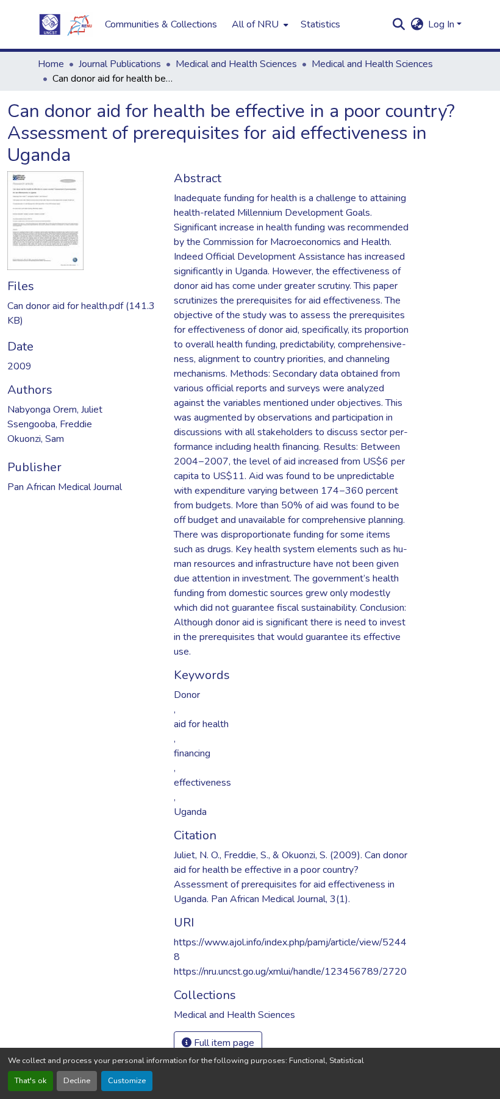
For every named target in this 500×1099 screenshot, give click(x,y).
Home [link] (51, 64)
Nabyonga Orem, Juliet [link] (54, 409)
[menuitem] (258, 24)
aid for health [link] (201, 724)
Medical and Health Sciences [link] (236, 64)
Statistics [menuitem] (320, 24)
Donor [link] (187, 695)
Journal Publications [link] (120, 64)
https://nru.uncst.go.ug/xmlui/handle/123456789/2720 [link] (290, 971)
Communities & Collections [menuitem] (161, 24)
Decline (76, 1080)
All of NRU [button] (255, 24)
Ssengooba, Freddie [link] (49, 424)
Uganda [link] (190, 812)
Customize (127, 1080)
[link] (83, 313)
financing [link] (192, 753)
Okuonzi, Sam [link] (35, 439)
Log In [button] (442, 24)
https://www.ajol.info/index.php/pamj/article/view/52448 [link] (290, 950)
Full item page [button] (222, 1043)
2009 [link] (19, 366)
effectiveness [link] (202, 782)
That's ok (30, 1080)
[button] (65, 24)
